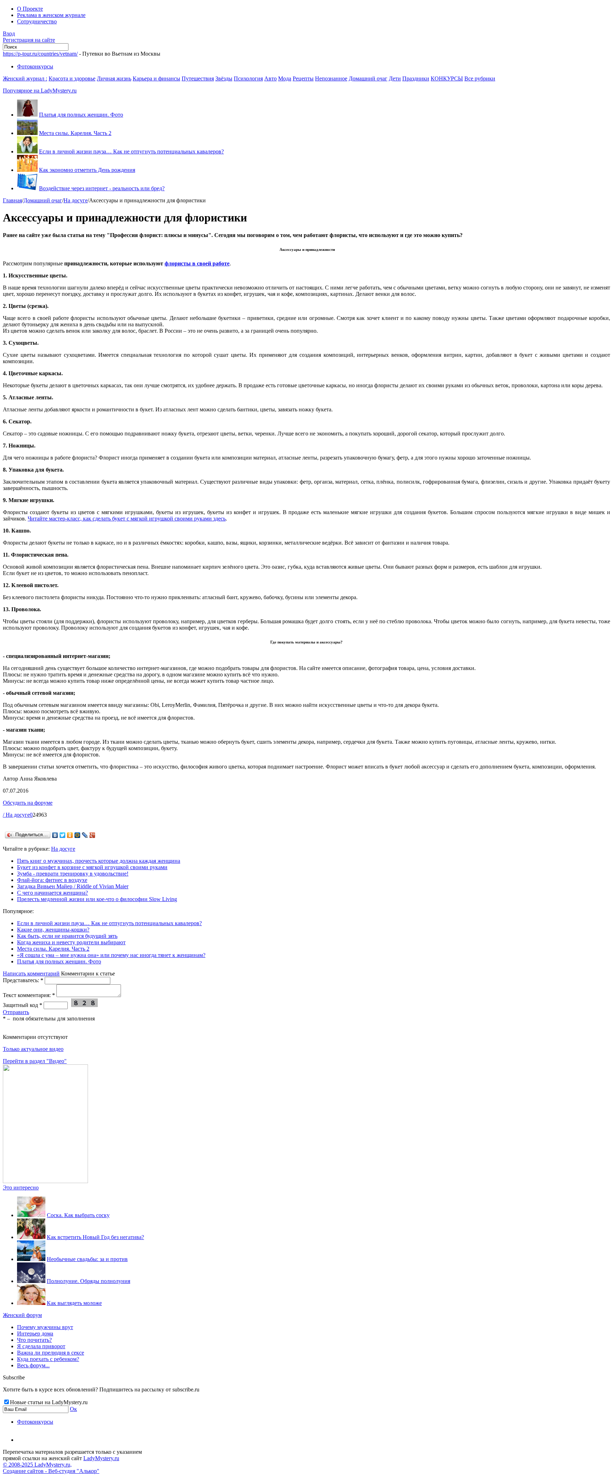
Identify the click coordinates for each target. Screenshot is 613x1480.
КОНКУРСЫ (447, 78)
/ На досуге (16, 815)
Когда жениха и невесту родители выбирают (71, 942)
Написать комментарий (31, 973)
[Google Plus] (92, 835)
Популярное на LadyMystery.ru (40, 91)
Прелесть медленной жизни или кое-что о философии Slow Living (97, 899)
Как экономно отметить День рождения (87, 170)
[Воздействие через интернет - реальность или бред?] (27, 188)
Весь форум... (33, 1365)
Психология (248, 78)
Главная (12, 200)
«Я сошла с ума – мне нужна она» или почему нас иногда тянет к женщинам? (111, 955)
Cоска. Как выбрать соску (78, 1215)
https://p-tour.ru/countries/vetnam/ (40, 54)
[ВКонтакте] (55, 835)
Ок (73, 1409)
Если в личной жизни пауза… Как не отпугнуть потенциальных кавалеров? (131, 151)
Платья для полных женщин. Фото (81, 115)
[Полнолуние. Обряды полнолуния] (31, 1281)
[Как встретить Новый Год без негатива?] (31, 1237)
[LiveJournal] (85, 835)
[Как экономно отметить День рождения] (27, 170)
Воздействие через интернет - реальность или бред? (102, 188)
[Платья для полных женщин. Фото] (27, 115)
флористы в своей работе (197, 263)
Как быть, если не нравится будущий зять (67, 936)
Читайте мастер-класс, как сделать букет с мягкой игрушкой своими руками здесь (127, 519)
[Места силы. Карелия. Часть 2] (27, 133)
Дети (395, 78)
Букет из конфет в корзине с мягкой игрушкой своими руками (92, 867)
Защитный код (22, 1005)
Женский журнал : (25, 78)
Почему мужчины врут (45, 1327)
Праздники (415, 78)
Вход (9, 33)
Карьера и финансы (156, 78)
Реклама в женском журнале (51, 15)
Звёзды (223, 78)
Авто (270, 78)
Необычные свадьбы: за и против (87, 1259)
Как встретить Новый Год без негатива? (95, 1237)
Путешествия (198, 78)
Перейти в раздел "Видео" (35, 1061)
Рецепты (303, 78)
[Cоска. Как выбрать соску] (31, 1215)
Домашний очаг (368, 78)
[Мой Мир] (77, 835)
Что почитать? (34, 1340)
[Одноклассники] (70, 835)
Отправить (16, 1012)
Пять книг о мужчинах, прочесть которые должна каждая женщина (98, 861)
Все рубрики (479, 78)
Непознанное (331, 78)
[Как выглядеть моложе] (31, 1303)
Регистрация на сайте (29, 40)
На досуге (75, 200)
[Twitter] (62, 835)
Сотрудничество (37, 21)
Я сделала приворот (41, 1346)
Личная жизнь (114, 78)
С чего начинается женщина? (52, 893)
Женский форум (22, 1315)
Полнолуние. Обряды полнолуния (88, 1281)
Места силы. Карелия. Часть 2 (75, 133)
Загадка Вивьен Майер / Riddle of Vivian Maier (72, 886)
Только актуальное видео (33, 1049)
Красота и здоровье (72, 78)
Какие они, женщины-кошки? (53, 930)
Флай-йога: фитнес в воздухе (52, 880)
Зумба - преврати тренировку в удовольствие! (72, 874)
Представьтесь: (23, 980)
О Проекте (30, 9)
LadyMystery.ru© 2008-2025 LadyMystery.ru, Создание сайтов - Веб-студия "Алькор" (61, 1464)
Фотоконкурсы (35, 66)
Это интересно (21, 1187)
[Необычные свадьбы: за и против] (31, 1259)
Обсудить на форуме (28, 803)
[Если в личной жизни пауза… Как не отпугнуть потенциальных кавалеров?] (27, 151)
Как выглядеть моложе (74, 1303)
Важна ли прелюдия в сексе (50, 1353)
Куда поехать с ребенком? (48, 1359)
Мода (284, 78)
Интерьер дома (35, 1333)
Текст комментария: (29, 995)
